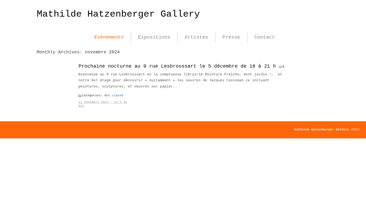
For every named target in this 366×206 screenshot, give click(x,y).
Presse (231, 37)
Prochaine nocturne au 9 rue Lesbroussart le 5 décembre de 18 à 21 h (177, 66)
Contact (264, 37)
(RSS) (355, 129)
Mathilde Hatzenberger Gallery (118, 14)
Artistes (196, 37)
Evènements (109, 37)
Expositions (154, 37)
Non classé (113, 95)
